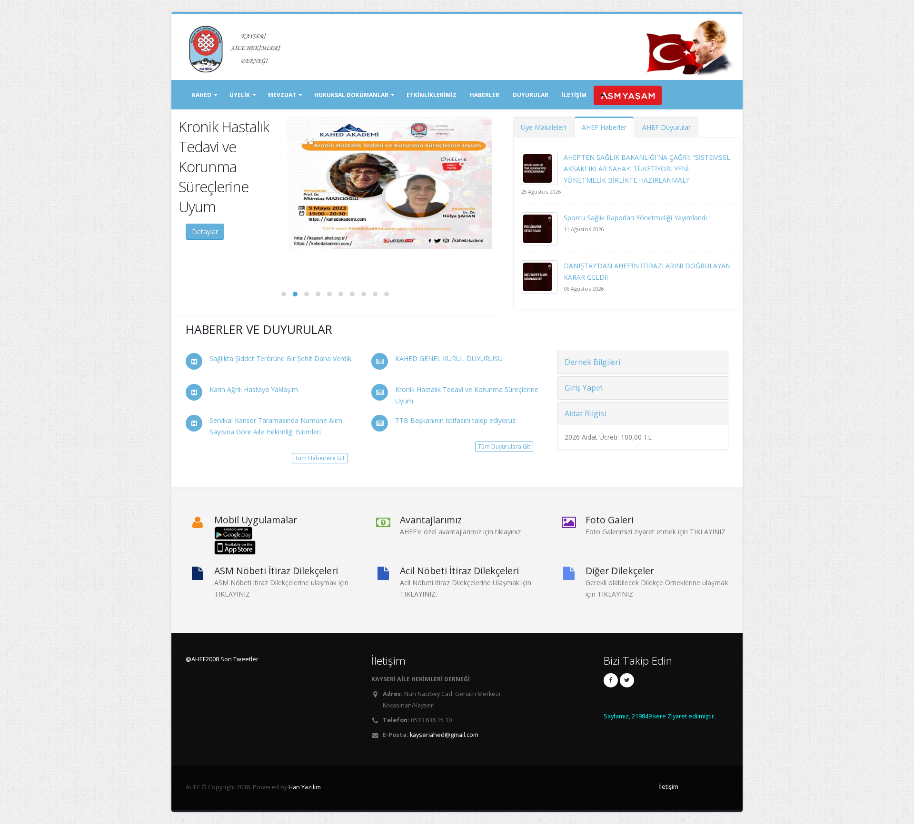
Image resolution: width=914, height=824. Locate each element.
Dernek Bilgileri (592, 362)
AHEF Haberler (604, 127)
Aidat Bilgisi (585, 413)
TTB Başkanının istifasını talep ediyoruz (455, 420)
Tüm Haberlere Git (320, 458)
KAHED (201, 95)
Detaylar (205, 231)
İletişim (668, 787)
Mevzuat (282, 95)
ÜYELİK (239, 95)
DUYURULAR (530, 95)
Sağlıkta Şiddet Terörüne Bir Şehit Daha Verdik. (281, 358)
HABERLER (484, 95)
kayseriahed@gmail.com (444, 735)
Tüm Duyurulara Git (504, 446)
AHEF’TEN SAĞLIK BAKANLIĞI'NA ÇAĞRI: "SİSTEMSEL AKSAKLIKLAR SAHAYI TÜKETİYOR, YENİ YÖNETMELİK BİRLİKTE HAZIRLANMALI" (647, 169)
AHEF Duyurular (666, 127)
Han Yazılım (304, 787)
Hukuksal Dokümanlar (351, 95)
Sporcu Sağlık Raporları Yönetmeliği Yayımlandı (635, 217)
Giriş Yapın (584, 388)
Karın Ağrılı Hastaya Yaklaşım (253, 389)
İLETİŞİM (574, 95)
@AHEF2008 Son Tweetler (222, 659)
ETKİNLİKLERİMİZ (432, 95)
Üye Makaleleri (543, 127)
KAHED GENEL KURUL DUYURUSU (449, 358)
